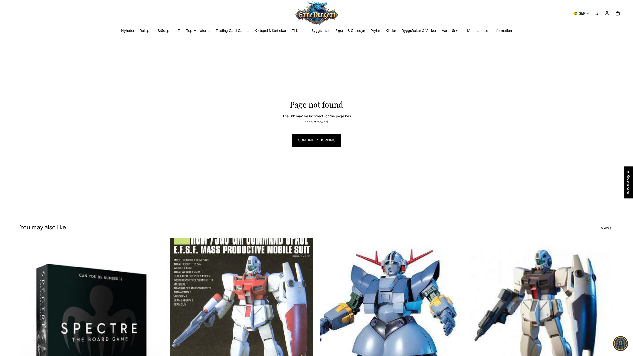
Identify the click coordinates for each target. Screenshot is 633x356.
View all (607, 228)
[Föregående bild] (177, 327)
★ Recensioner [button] (629, 182)
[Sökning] (596, 13)
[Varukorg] (617, 13)
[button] (620, 343)
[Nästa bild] (305, 327)
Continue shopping (316, 140)
